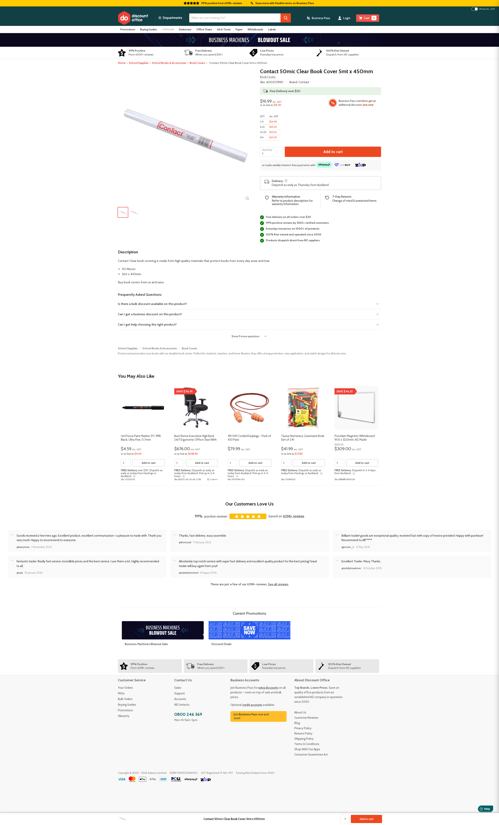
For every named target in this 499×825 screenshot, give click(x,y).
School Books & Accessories (169, 63)
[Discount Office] (133, 18)
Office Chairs (204, 29)
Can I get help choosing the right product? (147, 324)
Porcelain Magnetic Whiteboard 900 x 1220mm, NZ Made (354, 438)
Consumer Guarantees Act (311, 754)
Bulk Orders (125, 699)
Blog (297, 723)
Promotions (127, 29)
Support (179, 693)
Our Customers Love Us (249, 504)
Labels (272, 29)
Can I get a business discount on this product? (150, 314)
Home (122, 63)
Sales (177, 687)
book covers (132, 282)
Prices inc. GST (487, 9)
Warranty (123, 716)
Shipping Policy (304, 738)
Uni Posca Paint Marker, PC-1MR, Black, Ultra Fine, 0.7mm (141, 438)
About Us (300, 712)
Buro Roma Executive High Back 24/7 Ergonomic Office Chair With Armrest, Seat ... (195, 439)
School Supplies (139, 63)
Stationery (185, 29)
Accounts (180, 699)
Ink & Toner (224, 29)
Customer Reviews (306, 717)
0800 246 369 (188, 714)
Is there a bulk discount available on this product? (152, 304)
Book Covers (197, 63)
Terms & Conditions (306, 744)
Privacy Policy (302, 728)
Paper (239, 29)
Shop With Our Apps (307, 749)
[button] (170, 18)
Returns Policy (303, 733)
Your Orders (125, 687)
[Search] (285, 17)
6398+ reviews (293, 516)
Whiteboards (255, 29)
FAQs (121, 693)
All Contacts (181, 704)
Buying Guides (148, 29)
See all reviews (278, 584)
